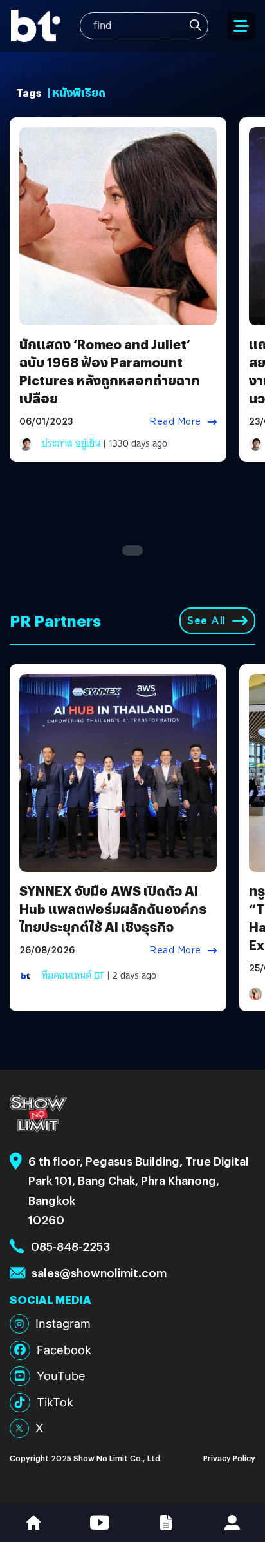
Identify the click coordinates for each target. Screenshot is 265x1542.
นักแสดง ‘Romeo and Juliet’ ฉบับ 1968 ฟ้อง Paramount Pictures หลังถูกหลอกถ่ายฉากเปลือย (109, 370)
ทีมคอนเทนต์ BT (73, 975)
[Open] (241, 26)
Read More (175, 421)
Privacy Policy (229, 1457)
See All (206, 620)
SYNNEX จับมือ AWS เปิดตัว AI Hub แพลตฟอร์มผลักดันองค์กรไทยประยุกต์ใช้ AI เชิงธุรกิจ (112, 908)
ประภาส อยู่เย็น (71, 443)
